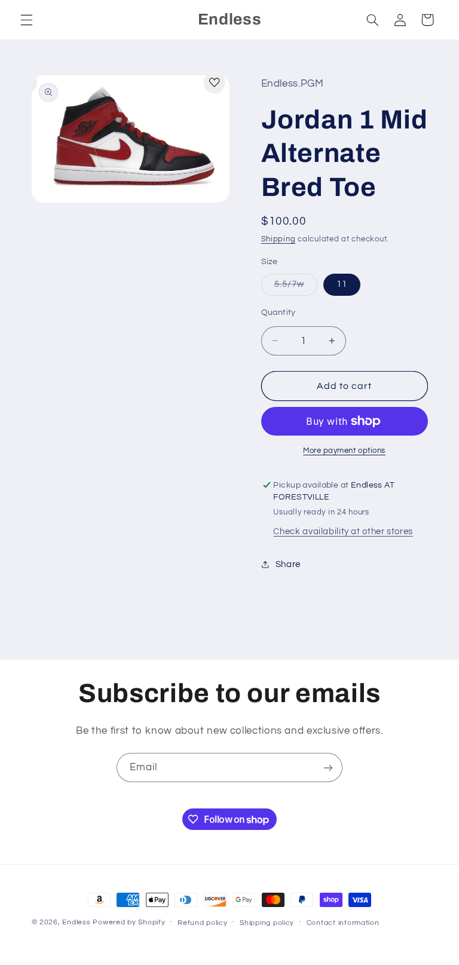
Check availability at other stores (342, 531)
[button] (26, 19)
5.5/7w (295, 287)
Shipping (278, 239)
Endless (76, 922)
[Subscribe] (328, 767)
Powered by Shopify (129, 922)
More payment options (344, 451)
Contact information (343, 923)
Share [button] (288, 564)
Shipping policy (267, 923)
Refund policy (203, 923)
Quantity (278, 312)
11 (341, 284)
